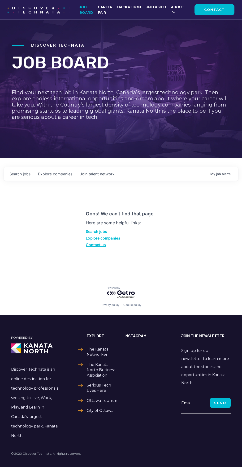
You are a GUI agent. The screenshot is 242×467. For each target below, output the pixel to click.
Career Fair (105, 10)
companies (55, 174)
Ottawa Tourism (102, 400)
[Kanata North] (36, 348)
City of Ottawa (100, 410)
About (177, 7)
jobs (19, 174)
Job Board (86, 10)
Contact (214, 10)
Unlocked (156, 7)
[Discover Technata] (38, 9)
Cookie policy (132, 305)
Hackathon (129, 7)
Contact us (96, 244)
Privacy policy (110, 305)
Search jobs (96, 231)
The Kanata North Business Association (101, 370)
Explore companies (103, 238)
